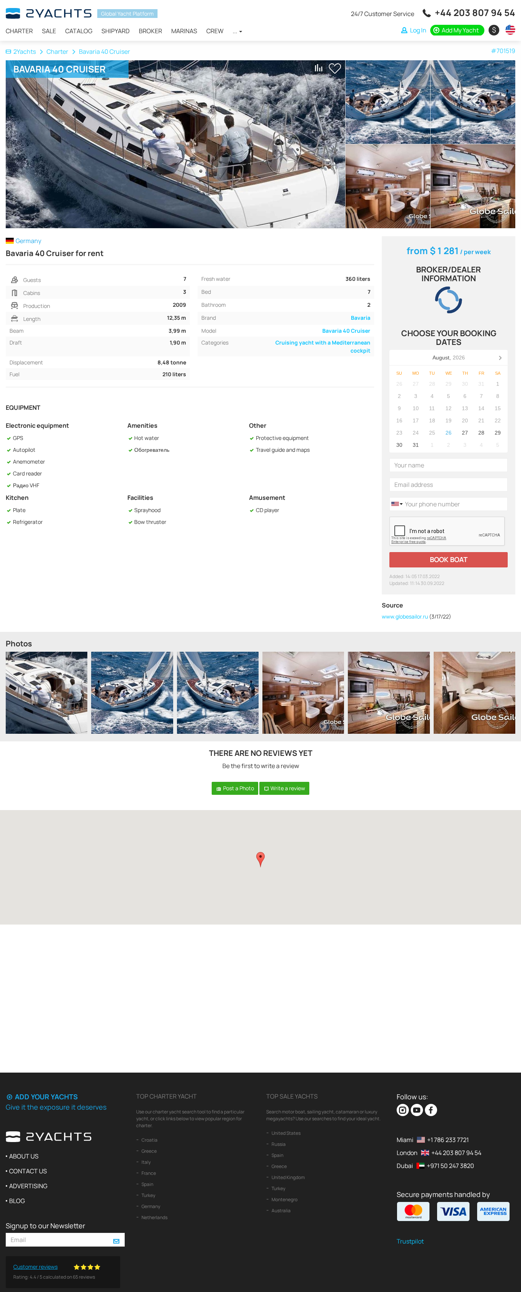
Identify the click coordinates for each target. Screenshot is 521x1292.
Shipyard (115, 31)
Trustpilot (410, 1241)
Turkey (148, 1195)
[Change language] (508, 30)
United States (286, 1133)
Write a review (287, 788)
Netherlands (154, 1217)
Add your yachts (45, 1096)
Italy (146, 1162)
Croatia (149, 1140)
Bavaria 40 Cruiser (346, 330)
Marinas (184, 31)
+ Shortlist (335, 68)
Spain (147, 1184)
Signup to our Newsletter (45, 1225)
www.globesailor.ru (405, 616)
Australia (281, 1210)
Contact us (28, 1171)
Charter (19, 31)
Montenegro (284, 1199)
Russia (278, 1144)
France (148, 1173)
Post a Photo (238, 788)
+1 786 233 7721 (448, 1140)
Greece (149, 1151)
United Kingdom (288, 1177)
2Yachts (24, 51)
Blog (17, 1201)
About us (24, 1156)
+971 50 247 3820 (450, 1166)
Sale (49, 31)
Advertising (28, 1186)
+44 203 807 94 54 (475, 12)
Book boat (449, 559)
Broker (150, 31)
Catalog (78, 31)
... (235, 31)
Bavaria (360, 317)
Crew (215, 31)
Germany (150, 1206)
